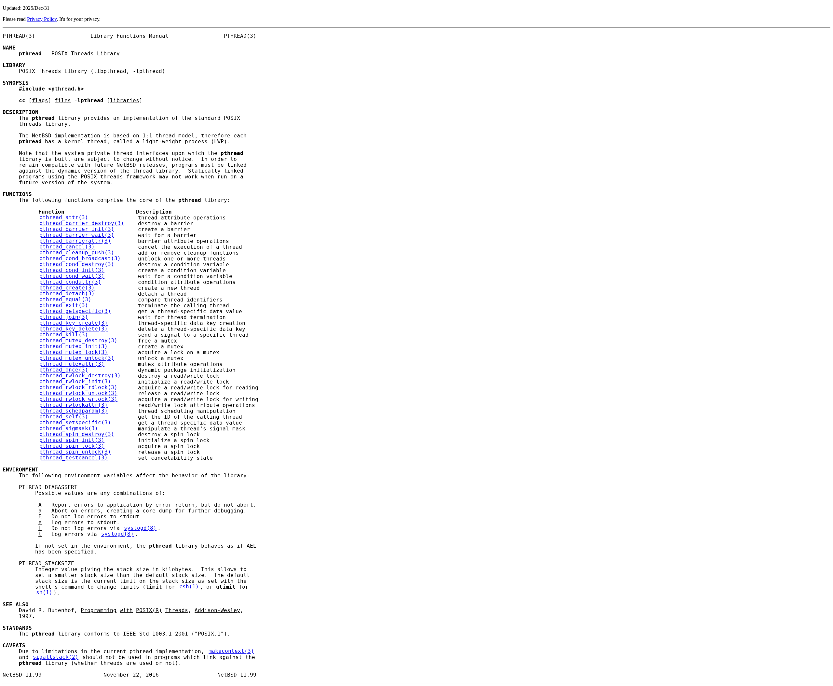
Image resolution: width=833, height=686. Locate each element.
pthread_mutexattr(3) (71, 364)
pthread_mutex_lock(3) (73, 353)
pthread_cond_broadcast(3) (80, 259)
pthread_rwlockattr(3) (73, 405)
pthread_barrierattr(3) (75, 241)
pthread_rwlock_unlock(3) (78, 394)
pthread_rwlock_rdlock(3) (78, 388)
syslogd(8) (140, 528)
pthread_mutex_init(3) (73, 347)
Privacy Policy (42, 19)
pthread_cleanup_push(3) (76, 253)
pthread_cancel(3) (67, 247)
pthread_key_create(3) (73, 323)
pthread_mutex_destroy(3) (78, 341)
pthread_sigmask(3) (68, 429)
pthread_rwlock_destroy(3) (80, 376)
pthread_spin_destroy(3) (76, 435)
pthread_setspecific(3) (75, 423)
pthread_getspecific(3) (75, 312)
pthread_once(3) (63, 370)
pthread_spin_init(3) (71, 440)
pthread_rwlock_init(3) (75, 382)
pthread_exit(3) (63, 306)
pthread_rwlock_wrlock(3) (78, 399)
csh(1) (189, 587)
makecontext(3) (231, 651)
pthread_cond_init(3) (71, 270)
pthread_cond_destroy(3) (76, 265)
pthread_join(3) (63, 317)
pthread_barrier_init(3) (76, 229)
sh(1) (44, 593)
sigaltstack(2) (55, 657)
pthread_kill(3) (63, 335)
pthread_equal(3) (65, 300)
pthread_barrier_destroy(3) (81, 224)
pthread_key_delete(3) (73, 329)
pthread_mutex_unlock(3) (76, 358)
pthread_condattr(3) (70, 282)
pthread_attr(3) (63, 218)
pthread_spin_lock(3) (71, 446)
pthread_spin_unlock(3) (75, 452)
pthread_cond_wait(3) (71, 276)
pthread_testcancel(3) (73, 458)
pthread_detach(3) (67, 294)
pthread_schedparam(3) (73, 411)
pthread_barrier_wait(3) (76, 235)
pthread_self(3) (63, 417)
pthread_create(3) (67, 288)
